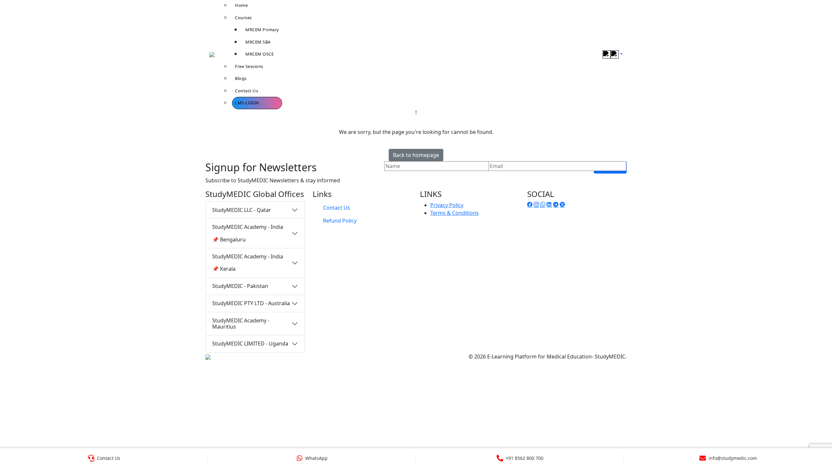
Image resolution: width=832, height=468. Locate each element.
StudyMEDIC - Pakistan (240, 286)
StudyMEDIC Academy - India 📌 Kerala (247, 262)
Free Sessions (249, 66)
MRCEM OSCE (259, 54)
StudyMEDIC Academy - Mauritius (240, 323)
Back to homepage (416, 155)
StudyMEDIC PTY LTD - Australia (251, 303)
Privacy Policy (446, 205)
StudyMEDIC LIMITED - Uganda (250, 343)
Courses (243, 17)
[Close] (819, 14)
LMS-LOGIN (247, 103)
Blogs (241, 78)
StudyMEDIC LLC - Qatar (241, 210)
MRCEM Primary (262, 29)
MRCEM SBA (258, 42)
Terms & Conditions (454, 212)
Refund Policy (340, 220)
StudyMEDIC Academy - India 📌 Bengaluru (247, 233)
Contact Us (246, 91)
